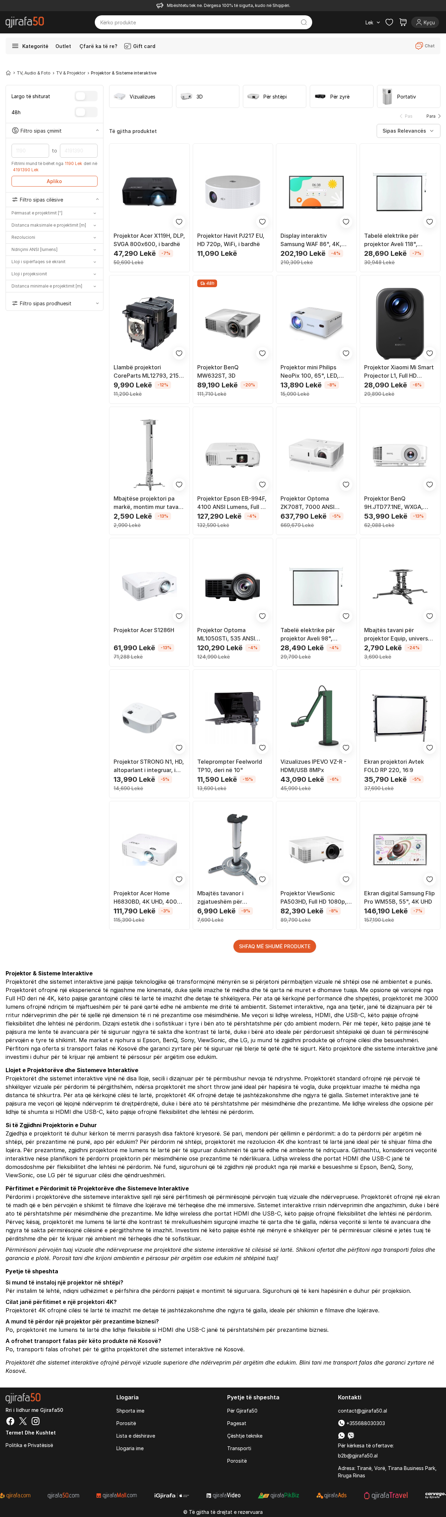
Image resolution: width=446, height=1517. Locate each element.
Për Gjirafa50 (242, 1411)
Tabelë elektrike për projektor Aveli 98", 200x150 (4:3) (307, 635)
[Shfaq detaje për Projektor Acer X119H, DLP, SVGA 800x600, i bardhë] (149, 192)
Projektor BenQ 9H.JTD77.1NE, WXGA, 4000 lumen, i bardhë (393, 503)
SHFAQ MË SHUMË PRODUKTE (274, 946)
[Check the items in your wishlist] (389, 22)
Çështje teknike (244, 1436)
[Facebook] (10, 1421)
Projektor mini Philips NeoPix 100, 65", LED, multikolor (309, 372)
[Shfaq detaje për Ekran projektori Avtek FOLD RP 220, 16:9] (400, 718)
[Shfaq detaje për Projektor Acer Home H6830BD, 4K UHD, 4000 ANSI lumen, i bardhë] (149, 850)
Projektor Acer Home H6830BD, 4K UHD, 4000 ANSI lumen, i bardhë (147, 898)
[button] (431, 116)
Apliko (54, 181)
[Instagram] (35, 1421)
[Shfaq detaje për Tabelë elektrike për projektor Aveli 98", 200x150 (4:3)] (316, 586)
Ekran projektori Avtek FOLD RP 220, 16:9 (394, 765)
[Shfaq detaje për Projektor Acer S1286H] (149, 586)
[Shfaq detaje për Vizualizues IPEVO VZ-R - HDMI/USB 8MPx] (316, 718)
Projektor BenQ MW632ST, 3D (218, 371)
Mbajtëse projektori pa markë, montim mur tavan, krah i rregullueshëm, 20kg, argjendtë (148, 503)
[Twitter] (23, 1421)
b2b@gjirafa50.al (358, 1456)
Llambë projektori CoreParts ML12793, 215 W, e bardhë (146, 372)
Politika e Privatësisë (29, 1445)
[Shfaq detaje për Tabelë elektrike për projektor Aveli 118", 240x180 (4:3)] (400, 192)
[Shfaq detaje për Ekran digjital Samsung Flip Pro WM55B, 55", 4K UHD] (400, 850)
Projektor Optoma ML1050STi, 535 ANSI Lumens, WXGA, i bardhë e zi (232, 635)
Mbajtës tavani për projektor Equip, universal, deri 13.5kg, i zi (399, 635)
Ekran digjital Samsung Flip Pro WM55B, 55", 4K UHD (399, 897)
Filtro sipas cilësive (41, 200)
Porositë (126, 1423)
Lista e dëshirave (135, 1436)
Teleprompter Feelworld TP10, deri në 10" (229, 765)
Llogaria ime (130, 1448)
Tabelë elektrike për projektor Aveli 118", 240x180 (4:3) (391, 240)
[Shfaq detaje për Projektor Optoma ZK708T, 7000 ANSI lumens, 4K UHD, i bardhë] (316, 455)
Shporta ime (130, 1411)
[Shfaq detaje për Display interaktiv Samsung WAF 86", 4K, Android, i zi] (316, 192)
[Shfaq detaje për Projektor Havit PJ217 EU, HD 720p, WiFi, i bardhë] (233, 192)
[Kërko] (304, 22)
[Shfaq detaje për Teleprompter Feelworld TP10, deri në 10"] (233, 718)
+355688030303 (365, 1423)
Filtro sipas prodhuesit (45, 303)
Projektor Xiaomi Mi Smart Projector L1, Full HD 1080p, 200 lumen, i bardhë (399, 372)
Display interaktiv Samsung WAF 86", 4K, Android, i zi (310, 240)
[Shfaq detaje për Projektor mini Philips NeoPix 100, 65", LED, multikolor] (316, 324)
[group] (140, 96)
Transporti (239, 1448)
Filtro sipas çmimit (41, 130)
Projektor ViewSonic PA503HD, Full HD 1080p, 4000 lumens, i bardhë (313, 898)
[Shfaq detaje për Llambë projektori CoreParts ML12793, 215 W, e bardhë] (149, 324)
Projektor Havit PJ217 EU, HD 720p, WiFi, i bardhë (230, 239)
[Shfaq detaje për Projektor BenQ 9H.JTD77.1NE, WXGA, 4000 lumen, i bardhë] (400, 455)
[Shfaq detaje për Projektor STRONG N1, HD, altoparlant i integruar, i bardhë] (149, 718)
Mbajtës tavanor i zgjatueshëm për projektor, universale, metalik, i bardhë (225, 898)
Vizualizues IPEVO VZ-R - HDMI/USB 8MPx (313, 765)
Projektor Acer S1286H (144, 630)
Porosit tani (68, 1258)
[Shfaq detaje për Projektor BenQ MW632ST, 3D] (233, 324)
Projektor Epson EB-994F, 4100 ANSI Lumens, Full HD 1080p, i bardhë (232, 503)
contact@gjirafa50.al (362, 1411)
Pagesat (236, 1423)
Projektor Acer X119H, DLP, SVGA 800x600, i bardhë (149, 239)
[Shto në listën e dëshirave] (179, 221)
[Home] (8, 73)
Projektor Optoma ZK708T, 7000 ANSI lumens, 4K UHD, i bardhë (313, 503)
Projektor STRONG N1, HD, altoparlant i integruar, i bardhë (149, 766)
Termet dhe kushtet (31, 1433)
